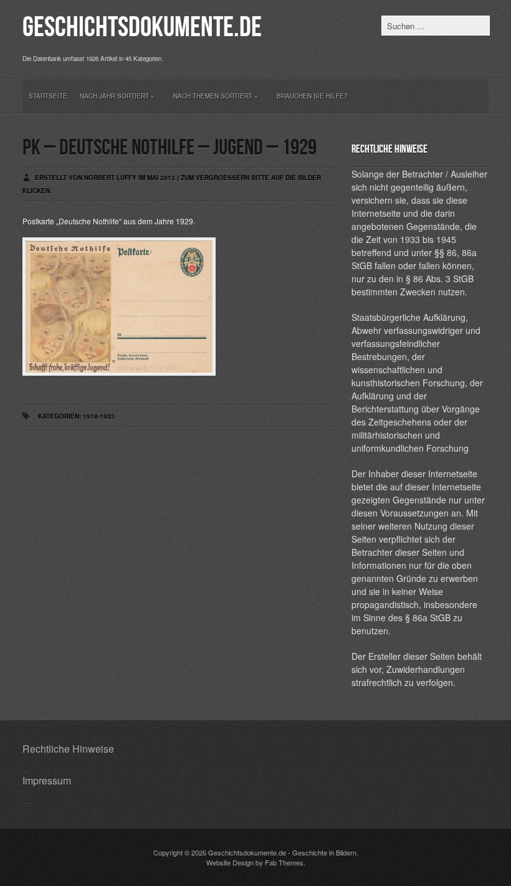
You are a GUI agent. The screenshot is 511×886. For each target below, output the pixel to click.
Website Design (230, 862)
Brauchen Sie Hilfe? (312, 96)
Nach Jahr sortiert (117, 96)
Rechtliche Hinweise (68, 748)
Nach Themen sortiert (215, 96)
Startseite (48, 96)
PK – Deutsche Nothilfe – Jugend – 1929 (169, 148)
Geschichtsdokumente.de (142, 28)
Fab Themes (284, 862)
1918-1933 (99, 416)
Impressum (46, 780)
